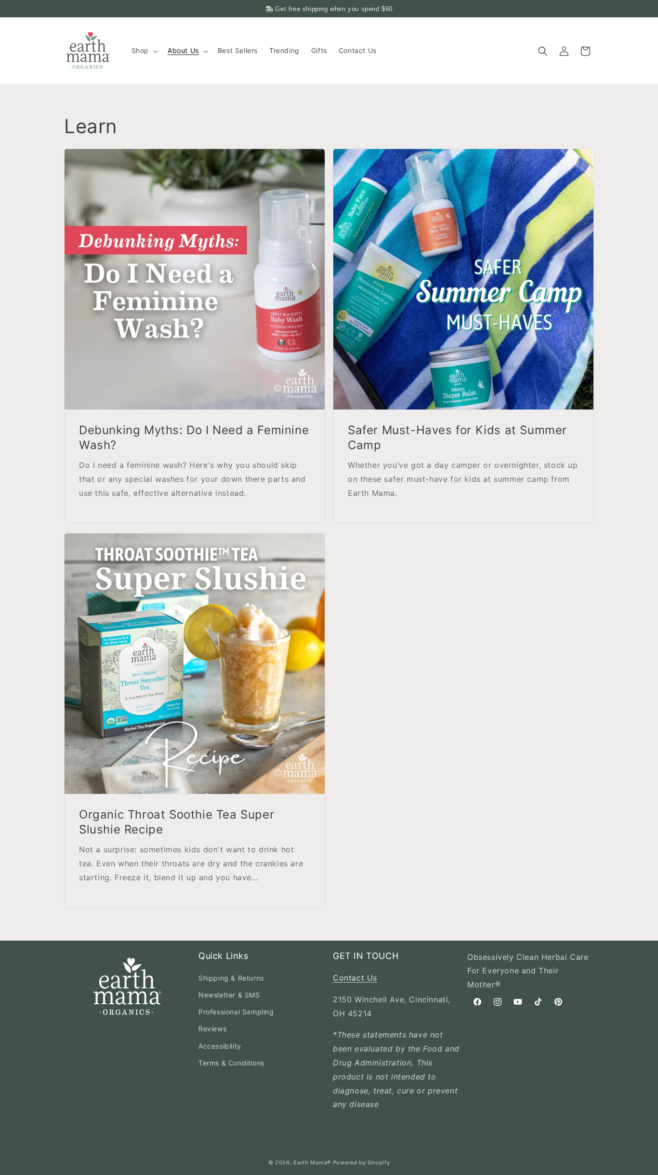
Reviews (212, 1029)
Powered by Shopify (361, 1162)
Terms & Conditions (231, 1063)
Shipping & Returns (231, 978)
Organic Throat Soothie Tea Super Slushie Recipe (176, 821)
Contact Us (355, 978)
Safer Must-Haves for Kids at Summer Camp (457, 437)
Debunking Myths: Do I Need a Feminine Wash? (194, 437)
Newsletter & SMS (229, 995)
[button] (144, 51)
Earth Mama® (312, 1162)
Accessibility (219, 1046)
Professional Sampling (236, 1012)
